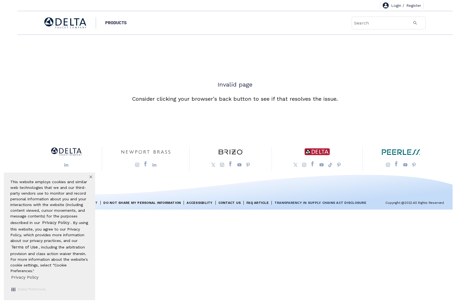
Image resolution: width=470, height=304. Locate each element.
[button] (28, 289)
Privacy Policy (25, 277)
